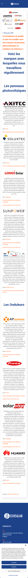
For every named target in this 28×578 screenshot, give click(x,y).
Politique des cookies (13, 575)
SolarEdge (8, 438)
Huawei (7, 480)
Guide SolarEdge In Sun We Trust (11, 447)
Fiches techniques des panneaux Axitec (13, 132)
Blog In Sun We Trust (13, 494)
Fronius (7, 392)
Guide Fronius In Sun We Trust (11, 399)
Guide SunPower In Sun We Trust (11, 247)
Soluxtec (7, 163)
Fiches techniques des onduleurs (12, 483)
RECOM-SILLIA (9, 287)
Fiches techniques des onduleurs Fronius (14, 396)
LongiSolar (8, 197)
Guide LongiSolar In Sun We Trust (12, 205)
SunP (6, 239)
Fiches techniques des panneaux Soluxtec (14, 166)
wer (10, 239)
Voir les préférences (14, 571)
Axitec (6, 129)
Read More (14, 20)
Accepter (14, 562)
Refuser (14, 567)
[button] (25, 545)
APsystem (8, 351)
